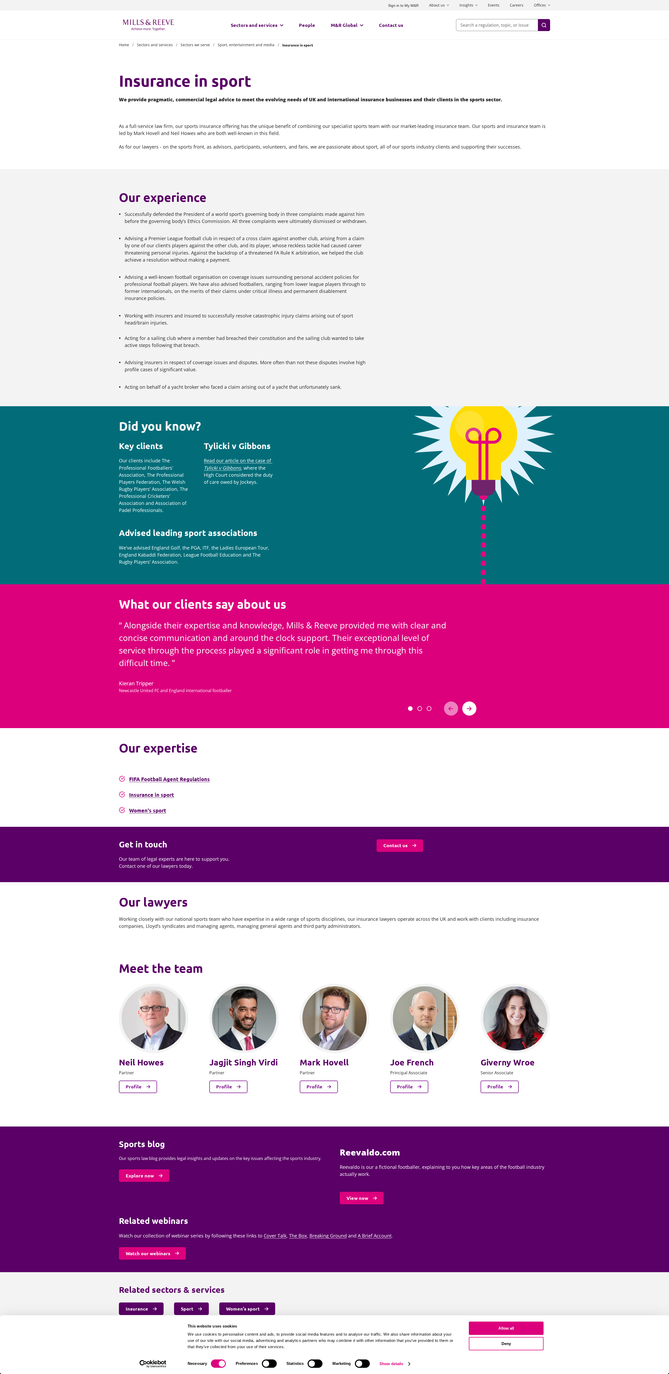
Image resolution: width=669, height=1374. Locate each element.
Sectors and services (254, 25)
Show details (391, 1363)
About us (437, 5)
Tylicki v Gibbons (222, 468)
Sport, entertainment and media (246, 44)
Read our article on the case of (238, 460)
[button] (410, 708)
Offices (540, 5)
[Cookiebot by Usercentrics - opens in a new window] (153, 1364)
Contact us (391, 25)
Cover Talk (275, 1236)
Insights (466, 5)
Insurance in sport (151, 794)
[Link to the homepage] (148, 25)
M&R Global (344, 25)
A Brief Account (374, 1236)
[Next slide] (469, 708)
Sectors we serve (195, 44)
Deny (506, 1343)
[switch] (269, 1363)
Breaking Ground (328, 1236)
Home (124, 44)
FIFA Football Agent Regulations (169, 779)
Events (493, 5)
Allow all (506, 1328)
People (307, 25)
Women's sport (147, 810)
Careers (516, 5)
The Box (298, 1236)
